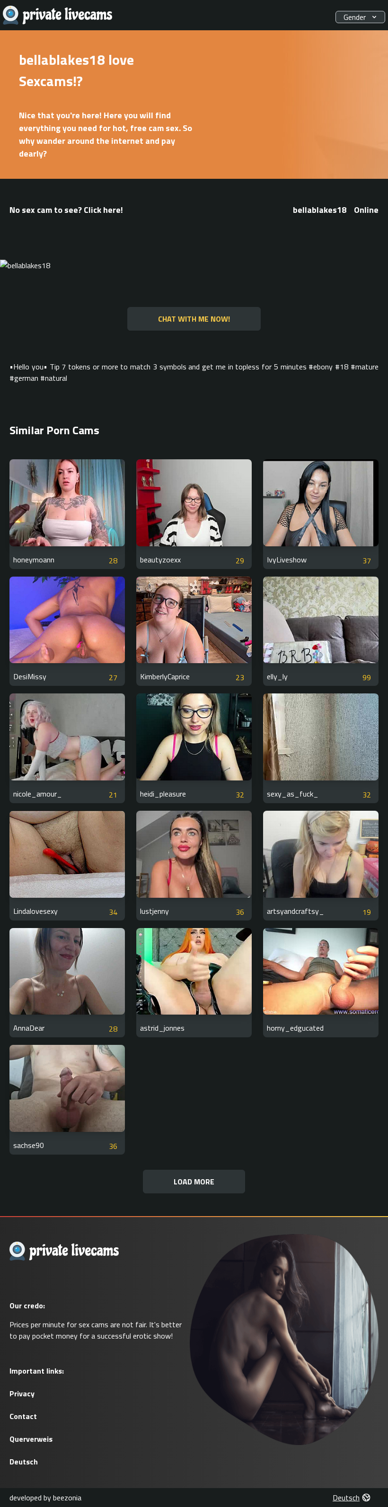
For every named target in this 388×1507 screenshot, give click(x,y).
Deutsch (23, 1461)
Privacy (22, 1393)
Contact (23, 1416)
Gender (355, 17)
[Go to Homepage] (58, 15)
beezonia (67, 1497)
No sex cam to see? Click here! (66, 209)
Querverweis (31, 1439)
